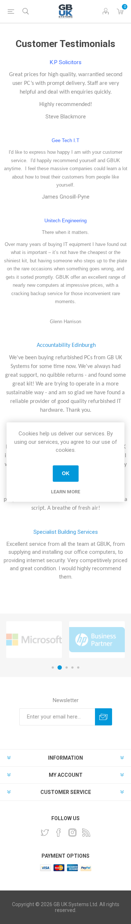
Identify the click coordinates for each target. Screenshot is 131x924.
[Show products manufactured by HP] (97, 639)
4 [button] (72, 667)
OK (66, 473)
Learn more (65, 491)
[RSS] (86, 832)
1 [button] (53, 667)
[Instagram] (72, 832)
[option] (34, 639)
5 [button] (78, 667)
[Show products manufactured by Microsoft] (34, 639)
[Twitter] (45, 832)
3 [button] (67, 667)
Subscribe (103, 716)
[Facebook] (58, 832)
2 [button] (59, 667)
